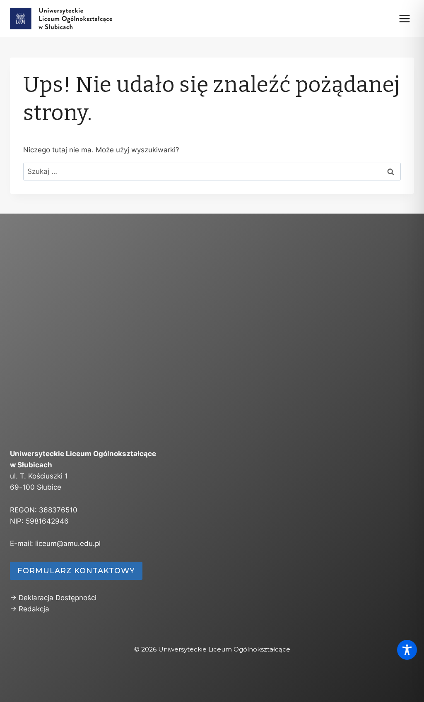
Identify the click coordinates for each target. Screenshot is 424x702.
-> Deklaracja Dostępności (53, 598)
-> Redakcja (29, 609)
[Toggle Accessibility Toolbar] (407, 650)
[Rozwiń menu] (404, 18)
